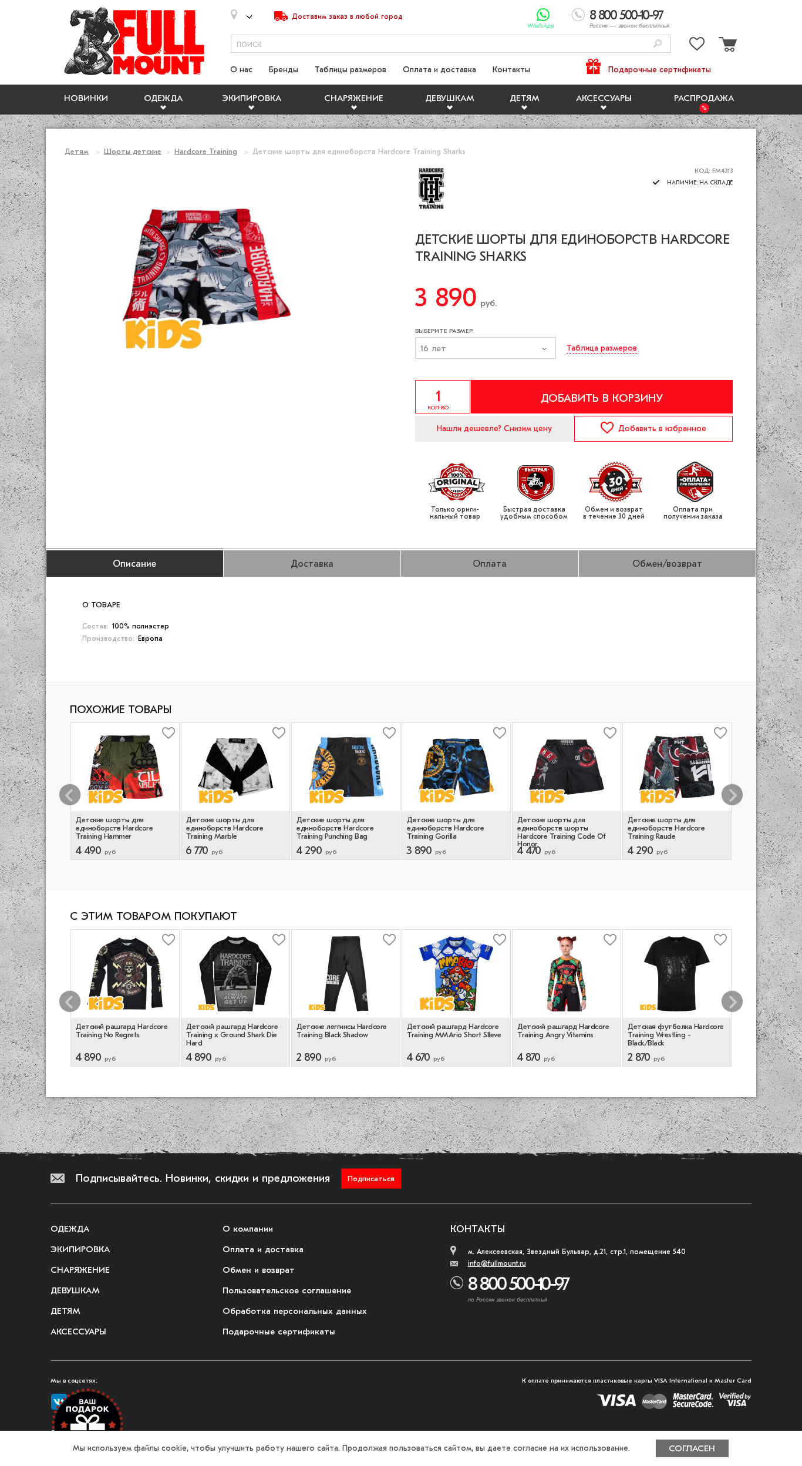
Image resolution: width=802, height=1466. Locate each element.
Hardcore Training (205, 151)
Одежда (163, 98)
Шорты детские (132, 151)
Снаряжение (353, 98)
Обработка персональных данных (295, 1311)
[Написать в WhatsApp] (543, 15)
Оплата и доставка (439, 70)
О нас (241, 70)
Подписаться (371, 1178)
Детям (525, 98)
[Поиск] (657, 44)
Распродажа (704, 98)
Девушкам (449, 98)
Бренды (283, 70)
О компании (248, 1228)
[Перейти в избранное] (696, 46)
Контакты (511, 70)
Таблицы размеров (350, 70)
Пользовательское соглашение (287, 1290)
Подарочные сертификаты (659, 70)
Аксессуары (604, 98)
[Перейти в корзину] (726, 46)
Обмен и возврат (259, 1270)
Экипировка (251, 98)
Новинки (86, 98)
